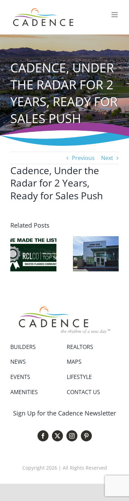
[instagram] (71, 435)
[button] (15, 254)
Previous (83, 158)
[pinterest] (86, 435)
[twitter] (57, 435)
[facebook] (43, 435)
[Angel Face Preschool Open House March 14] (96, 240)
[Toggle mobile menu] (115, 14)
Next (107, 158)
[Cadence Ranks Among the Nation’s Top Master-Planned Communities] (33, 240)
